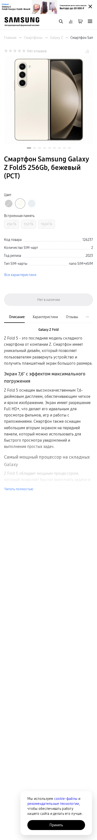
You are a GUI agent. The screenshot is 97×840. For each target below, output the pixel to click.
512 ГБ (28, 224)
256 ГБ (11, 224)
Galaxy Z (56, 37)
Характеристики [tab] (45, 317)
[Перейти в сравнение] (71, 21)
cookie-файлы (65, 798)
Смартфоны (33, 37)
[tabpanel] (48, 409)
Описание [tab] (17, 317)
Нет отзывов (37, 51)
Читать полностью (18, 489)
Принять (56, 825)
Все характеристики (20, 275)
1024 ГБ (46, 224)
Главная (10, 37)
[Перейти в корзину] (80, 21)
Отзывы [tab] (72, 317)
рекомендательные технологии (53, 803)
